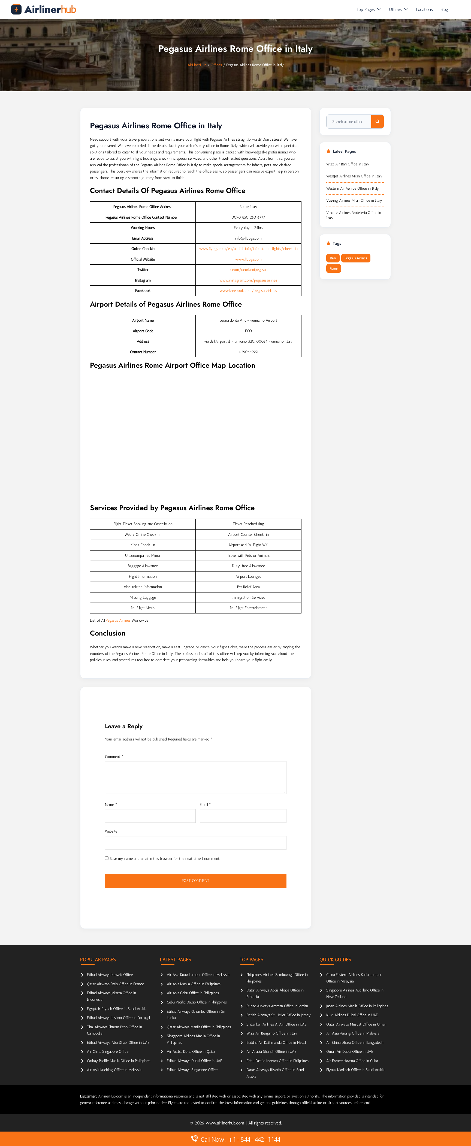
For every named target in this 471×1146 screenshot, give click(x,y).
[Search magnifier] (377, 121)
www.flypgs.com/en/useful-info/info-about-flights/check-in (248, 248)
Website (111, 831)
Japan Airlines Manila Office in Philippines (357, 1006)
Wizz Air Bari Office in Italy (347, 164)
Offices (395, 9)
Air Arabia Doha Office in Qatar (191, 1051)
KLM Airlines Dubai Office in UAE (352, 1015)
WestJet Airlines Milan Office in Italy (354, 176)
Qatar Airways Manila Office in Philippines (199, 1027)
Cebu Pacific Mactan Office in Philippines (277, 1061)
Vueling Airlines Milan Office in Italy (354, 200)
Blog (444, 9)
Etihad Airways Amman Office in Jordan (277, 1006)
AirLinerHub (197, 65)
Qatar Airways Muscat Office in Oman (356, 1024)
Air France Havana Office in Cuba (352, 1061)
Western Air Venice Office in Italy (352, 188)
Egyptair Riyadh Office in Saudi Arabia (116, 1008)
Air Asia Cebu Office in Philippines (193, 993)
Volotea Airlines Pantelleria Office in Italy (353, 215)
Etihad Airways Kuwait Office (110, 974)
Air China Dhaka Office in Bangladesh (354, 1042)
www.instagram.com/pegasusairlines (248, 280)
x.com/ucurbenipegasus (248, 269)
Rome (333, 268)
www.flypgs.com (248, 259)
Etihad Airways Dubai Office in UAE (194, 1061)
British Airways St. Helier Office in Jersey (278, 1015)
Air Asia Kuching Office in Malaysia (114, 1070)
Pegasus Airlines (118, 620)
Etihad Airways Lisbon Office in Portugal (118, 1017)
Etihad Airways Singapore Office (192, 1070)
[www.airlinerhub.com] (43, 9)
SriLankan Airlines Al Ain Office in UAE (276, 1024)
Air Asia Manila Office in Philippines (194, 984)
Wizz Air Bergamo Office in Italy (271, 1033)
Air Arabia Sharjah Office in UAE (271, 1051)
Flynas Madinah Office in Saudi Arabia (355, 1070)
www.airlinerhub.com (226, 1123)
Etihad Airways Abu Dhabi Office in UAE (118, 1042)
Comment (114, 756)
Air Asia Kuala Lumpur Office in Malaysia (198, 974)
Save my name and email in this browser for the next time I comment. (165, 858)
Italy (333, 258)
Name (111, 804)
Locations (424, 9)
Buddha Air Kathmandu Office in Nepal (276, 1042)
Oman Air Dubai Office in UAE (349, 1051)
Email (205, 804)
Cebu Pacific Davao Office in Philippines (197, 1002)
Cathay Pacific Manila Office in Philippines (118, 1061)
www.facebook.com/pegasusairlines (248, 290)
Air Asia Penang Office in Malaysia (352, 1033)
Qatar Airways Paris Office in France (115, 984)
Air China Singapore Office (107, 1051)
